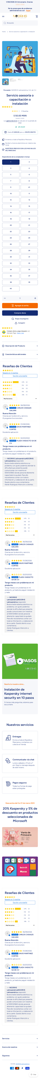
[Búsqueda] (4, 23)
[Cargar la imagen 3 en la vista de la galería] (20, 79)
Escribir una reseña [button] (20, 376)
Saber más (20, 333)
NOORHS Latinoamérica (22, 1064)
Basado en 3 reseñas (10, 373)
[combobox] (20, 23)
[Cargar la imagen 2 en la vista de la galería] (13, 80)
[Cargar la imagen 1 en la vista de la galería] (5, 82)
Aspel (28, 10)
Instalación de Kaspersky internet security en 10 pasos (19, 693)
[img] (14, 405)
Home (4, 31)
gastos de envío (11, 121)
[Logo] (20, 16)
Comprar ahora (20, 313)
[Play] (20, 661)
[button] (37, 16)
